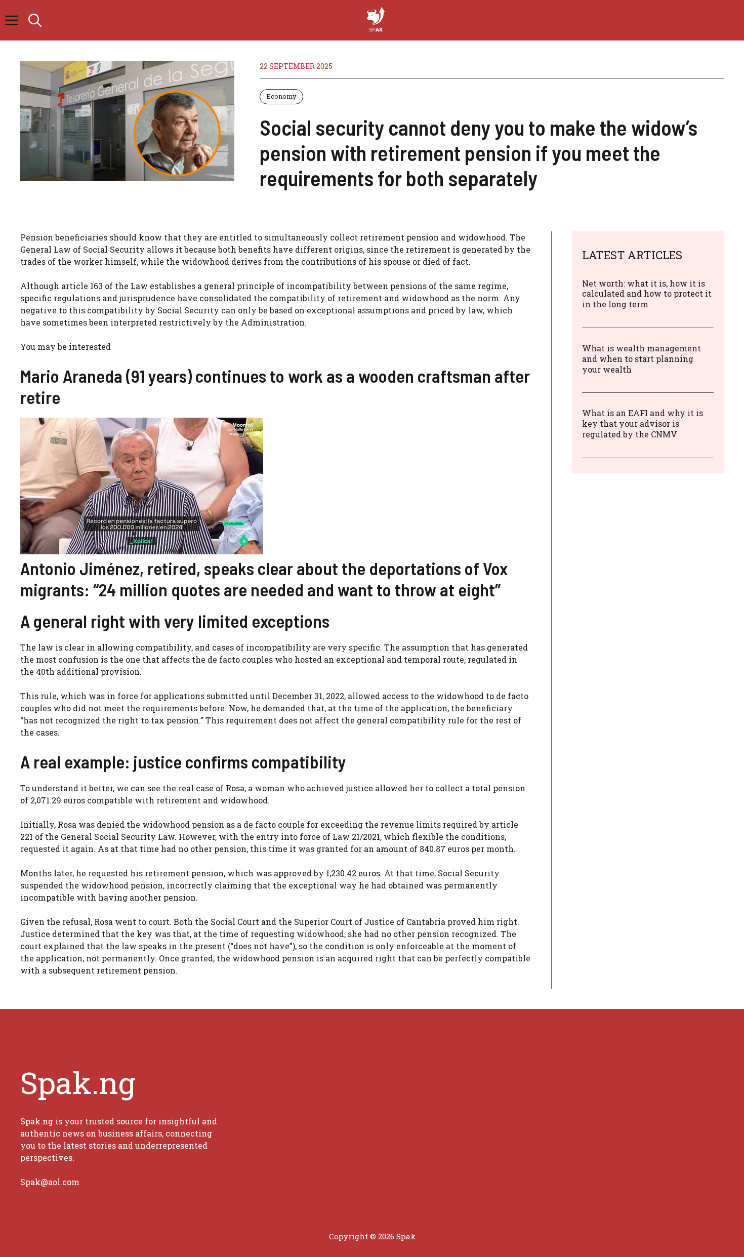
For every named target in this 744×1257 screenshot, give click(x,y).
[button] (35, 20)
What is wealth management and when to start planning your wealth (641, 359)
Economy (281, 96)
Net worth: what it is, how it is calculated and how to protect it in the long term (647, 294)
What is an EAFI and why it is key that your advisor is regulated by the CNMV (642, 424)
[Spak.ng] (377, 20)
